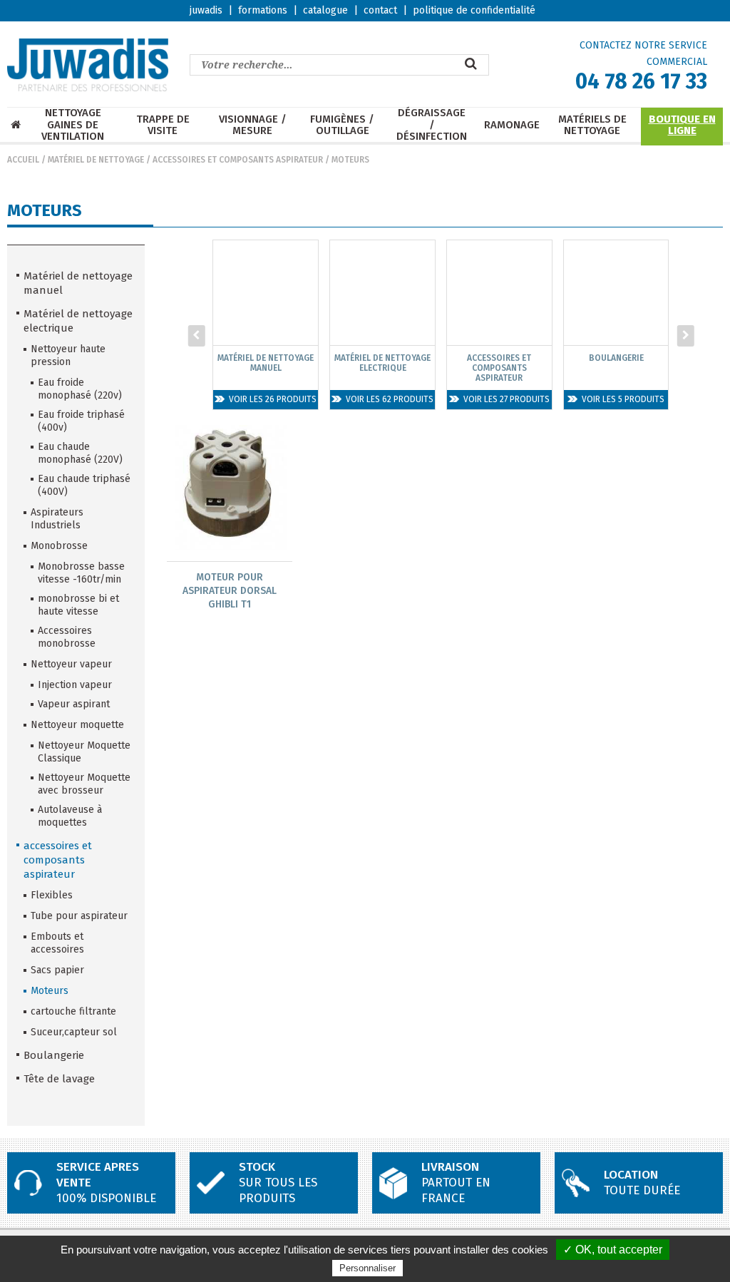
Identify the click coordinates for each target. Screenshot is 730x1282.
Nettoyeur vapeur (71, 664)
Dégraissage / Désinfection (431, 125)
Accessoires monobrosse (67, 637)
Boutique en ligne (682, 125)
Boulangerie (54, 1055)
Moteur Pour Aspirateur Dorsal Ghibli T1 (229, 590)
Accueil (23, 160)
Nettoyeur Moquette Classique (84, 751)
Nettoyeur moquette (77, 725)
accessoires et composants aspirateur (238, 160)
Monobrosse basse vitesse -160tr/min (81, 572)
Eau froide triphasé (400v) (81, 421)
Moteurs (350, 160)
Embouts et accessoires (57, 942)
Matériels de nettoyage (592, 125)
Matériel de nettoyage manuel (78, 283)
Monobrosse (59, 546)
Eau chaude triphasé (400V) (84, 485)
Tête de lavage (59, 1078)
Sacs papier (57, 970)
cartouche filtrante (73, 1011)
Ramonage (512, 125)
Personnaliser (367, 1268)
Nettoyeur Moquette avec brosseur (84, 783)
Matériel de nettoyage (96, 160)
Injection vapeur (75, 685)
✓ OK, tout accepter (612, 1249)
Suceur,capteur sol (74, 1032)
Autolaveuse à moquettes (70, 816)
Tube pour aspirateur (79, 916)
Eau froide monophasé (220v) (80, 388)
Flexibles (52, 895)
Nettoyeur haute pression (68, 355)
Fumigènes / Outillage (342, 125)
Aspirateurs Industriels (57, 518)
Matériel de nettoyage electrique (78, 320)
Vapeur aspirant (74, 704)
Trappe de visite (163, 125)
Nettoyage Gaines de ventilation (72, 125)
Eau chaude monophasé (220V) (80, 453)
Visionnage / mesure (253, 125)
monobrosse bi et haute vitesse (78, 605)
